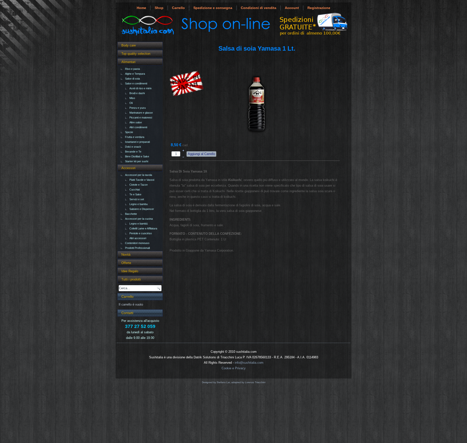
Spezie (129, 132)
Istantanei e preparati (137, 141)
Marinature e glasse (141, 112)
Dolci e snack (133, 146)
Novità (125, 254)
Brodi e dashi (137, 93)
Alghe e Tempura (135, 73)
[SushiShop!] (233, 35)
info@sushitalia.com (249, 362)
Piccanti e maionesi (140, 117)
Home (141, 8)
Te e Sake (135, 194)
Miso (132, 98)
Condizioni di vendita (258, 8)
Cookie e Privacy (234, 368)
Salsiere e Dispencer (141, 209)
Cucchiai (134, 189)
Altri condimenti (138, 127)
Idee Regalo (129, 271)
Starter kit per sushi (136, 161)
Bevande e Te (133, 151)
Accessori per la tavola (138, 174)
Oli (131, 102)
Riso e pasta (132, 68)
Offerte (126, 263)
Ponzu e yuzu (137, 107)
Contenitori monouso (137, 243)
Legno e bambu (138, 204)
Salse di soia (132, 78)
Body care (128, 45)
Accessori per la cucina (139, 218)
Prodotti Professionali (137, 247)
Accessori (128, 168)
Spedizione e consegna (212, 8)
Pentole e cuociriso (140, 233)
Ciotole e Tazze (138, 184)
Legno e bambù (138, 223)
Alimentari (128, 62)
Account (292, 8)
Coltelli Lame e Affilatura (143, 228)
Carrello (178, 8)
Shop (159, 8)
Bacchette (131, 213)
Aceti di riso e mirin (140, 88)
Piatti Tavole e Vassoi (141, 179)
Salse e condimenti (136, 83)
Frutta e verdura (134, 137)
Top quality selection (135, 53)
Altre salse (135, 122)
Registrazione (318, 8)
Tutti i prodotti (131, 279)
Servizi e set (136, 199)
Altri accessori (137, 238)
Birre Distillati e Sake (137, 156)
